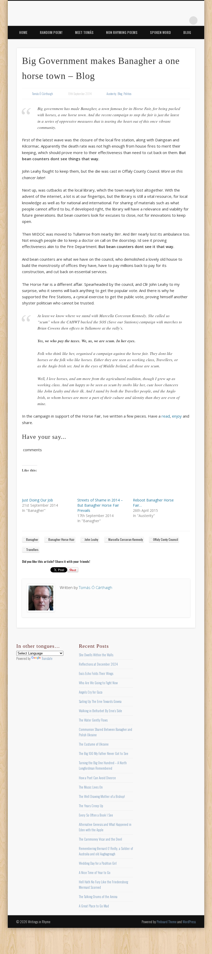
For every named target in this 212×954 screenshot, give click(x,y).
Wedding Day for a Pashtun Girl (98, 863)
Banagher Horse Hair (61, 539)
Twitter (151, 20)
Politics (127, 93)
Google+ (183, 20)
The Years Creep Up (91, 805)
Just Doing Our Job (37, 500)
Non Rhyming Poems (122, 32)
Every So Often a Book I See (96, 815)
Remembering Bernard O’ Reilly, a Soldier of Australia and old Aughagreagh (106, 851)
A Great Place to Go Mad (94, 905)
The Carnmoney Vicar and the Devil (100, 839)
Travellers (32, 549)
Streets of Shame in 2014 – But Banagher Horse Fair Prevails (100, 505)
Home (23, 32)
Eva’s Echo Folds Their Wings (96, 673)
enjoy (177, 416)
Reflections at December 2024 (98, 664)
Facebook (140, 20)
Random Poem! (51, 32)
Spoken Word (160, 32)
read (166, 416)
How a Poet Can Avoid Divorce (97, 777)
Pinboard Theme (167, 921)
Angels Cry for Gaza (90, 692)
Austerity (111, 93)
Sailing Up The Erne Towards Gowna (100, 701)
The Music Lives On (91, 787)
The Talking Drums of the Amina (98, 896)
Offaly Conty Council (165, 539)
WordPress (189, 921)
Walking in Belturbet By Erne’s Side (100, 710)
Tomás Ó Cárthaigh (42, 93)
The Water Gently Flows (93, 720)
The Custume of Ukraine (94, 744)
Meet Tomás (84, 32)
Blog (187, 32)
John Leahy (91, 539)
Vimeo (172, 20)
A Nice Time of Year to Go (94, 872)
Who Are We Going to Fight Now (98, 682)
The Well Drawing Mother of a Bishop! (102, 796)
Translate (47, 658)
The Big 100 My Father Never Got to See (103, 753)
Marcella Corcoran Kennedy (125, 539)
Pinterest (161, 20)
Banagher (32, 539)
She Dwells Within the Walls (96, 654)
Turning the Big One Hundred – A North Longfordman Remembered (103, 765)
